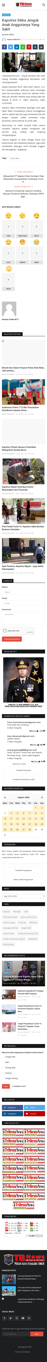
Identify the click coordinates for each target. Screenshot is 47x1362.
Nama (5, 587)
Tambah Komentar (23, 770)
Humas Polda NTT (13, 39)
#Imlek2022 (32, 939)
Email (4, 598)
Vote (6, 1086)
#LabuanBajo (8, 944)
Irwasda (6, 911)
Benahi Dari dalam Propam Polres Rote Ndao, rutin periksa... (23, 369)
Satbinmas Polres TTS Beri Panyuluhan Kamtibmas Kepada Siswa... (20, 409)
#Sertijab (16, 911)
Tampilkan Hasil (19, 1086)
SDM (26, 911)
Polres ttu (22, 922)
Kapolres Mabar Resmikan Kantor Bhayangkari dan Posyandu (18, 488)
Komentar (7, 581)
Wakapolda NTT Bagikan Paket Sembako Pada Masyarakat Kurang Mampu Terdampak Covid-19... (23, 179)
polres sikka (14, 158)
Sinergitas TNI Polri (10, 928)
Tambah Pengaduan (23, 870)
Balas (33, 731)
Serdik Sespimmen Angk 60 (14, 939)
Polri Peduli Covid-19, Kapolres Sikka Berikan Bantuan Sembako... (23, 528)
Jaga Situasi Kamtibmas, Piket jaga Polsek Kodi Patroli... (31, 1300)
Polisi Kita (6, 15)
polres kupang (9, 922)
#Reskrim (33, 922)
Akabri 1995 (26, 928)
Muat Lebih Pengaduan (23, 879)
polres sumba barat (28, 917)
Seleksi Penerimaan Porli (28, 933)
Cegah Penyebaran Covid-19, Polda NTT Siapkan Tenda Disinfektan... (30, 1026)
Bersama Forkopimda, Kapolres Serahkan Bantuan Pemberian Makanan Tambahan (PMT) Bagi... (23, 194)
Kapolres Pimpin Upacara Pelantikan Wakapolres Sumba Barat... (19, 448)
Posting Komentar (12, 639)
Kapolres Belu (8, 933)
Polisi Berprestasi (10, 917)
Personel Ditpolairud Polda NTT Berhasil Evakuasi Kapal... (29, 1277)
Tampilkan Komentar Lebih (23, 779)
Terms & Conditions (22, 1352)
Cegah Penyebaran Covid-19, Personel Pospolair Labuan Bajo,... (30, 1008)
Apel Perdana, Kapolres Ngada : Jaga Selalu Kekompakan (22, 567)
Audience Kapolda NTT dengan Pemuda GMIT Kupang (31, 992)
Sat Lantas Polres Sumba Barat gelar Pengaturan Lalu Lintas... (29, 1289)
